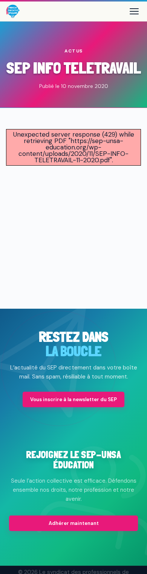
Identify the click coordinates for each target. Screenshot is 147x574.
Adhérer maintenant (74, 523)
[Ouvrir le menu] (134, 11)
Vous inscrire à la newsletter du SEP (73, 399)
